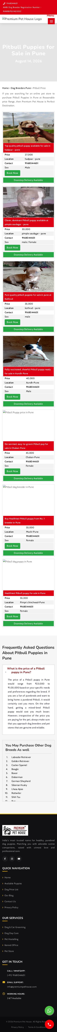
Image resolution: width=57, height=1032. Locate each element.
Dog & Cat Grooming (15, 927)
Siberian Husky (19, 785)
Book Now (12, 173)
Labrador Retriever (21, 757)
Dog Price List (11, 889)
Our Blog (9, 895)
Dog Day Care (12, 933)
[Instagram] (12, 859)
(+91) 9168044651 (16, 975)
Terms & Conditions (37, 1027)
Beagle (15, 769)
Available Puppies (13, 883)
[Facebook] (5, 859)
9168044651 (12, 3)
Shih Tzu (16, 797)
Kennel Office (11, 945)
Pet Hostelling (11, 939)
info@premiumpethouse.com (22, 986)
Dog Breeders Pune (21, 88)
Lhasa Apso (17, 789)
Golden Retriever (20, 761)
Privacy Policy (11, 907)
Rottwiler (16, 793)
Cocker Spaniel (19, 765)
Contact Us (10, 901)
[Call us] (49, 1024)
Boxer (15, 773)
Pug (14, 801)
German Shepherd (21, 781)
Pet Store (9, 951)
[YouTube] (19, 859)
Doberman (17, 777)
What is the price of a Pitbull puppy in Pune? (26, 670)
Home (5, 88)
